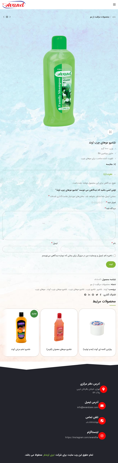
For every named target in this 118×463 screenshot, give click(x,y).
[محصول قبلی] (10, 17)
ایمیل (54, 243)
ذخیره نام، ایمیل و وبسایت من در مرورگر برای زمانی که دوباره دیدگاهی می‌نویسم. (76, 255)
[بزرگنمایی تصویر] (110, 132)
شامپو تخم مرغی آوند (20, 349)
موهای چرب (40, 289)
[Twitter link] (97, 295)
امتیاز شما (111, 202)
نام (114, 243)
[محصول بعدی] (3, 17)
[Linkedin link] (89, 295)
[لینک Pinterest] (93, 295)
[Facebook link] (100, 295)
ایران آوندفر (49, 455)
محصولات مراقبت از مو (99, 17)
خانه (114, 17)
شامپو (99, 289)
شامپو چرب (91, 289)
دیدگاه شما (110, 208)
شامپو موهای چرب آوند (57, 289)
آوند (105, 289)
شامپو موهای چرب (76, 289)
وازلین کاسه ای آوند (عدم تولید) (97, 349)
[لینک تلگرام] (85, 295)
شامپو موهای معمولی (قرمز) (59, 349)
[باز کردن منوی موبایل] (114, 5)
